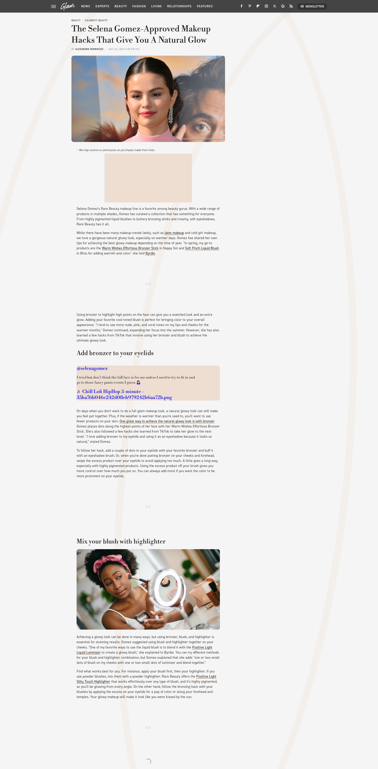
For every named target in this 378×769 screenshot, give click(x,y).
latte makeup (174, 232)
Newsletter (315, 6)
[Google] (283, 7)
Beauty (121, 6)
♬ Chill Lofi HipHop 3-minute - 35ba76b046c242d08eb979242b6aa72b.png (124, 395)
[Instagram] (266, 7)
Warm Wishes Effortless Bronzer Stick (130, 248)
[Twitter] (274, 7)
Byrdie (150, 253)
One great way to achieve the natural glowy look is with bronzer (167, 421)
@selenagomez (92, 368)
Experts (102, 6)
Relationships (179, 6)
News (85, 6)
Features (205, 6)
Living (156, 6)
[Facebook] (241, 7)
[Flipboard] (258, 7)
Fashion (139, 6)
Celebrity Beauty (96, 20)
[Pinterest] (250, 7)
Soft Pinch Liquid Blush (202, 248)
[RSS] (291, 7)
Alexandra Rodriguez (89, 49)
